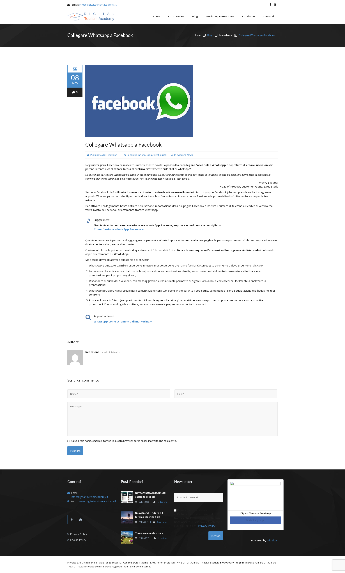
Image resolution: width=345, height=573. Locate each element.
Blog (195, 16)
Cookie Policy (78, 540)
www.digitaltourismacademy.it (97, 501)
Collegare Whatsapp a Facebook (123, 144)
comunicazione (137, 154)
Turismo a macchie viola (149, 533)
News (190, 154)
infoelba (272, 540)
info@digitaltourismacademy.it (98, 4)
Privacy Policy (78, 534)
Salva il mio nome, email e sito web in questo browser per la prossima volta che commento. (124, 440)
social (149, 154)
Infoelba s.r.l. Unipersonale (82, 562)
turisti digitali (160, 154)
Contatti (268, 16)
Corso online (176, 16)
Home (156, 16)
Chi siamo (248, 16)
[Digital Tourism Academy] (90, 16)
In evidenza (225, 35)
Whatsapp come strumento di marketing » (123, 321)
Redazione (111, 154)
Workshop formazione (220, 16)
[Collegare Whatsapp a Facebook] (74, 68)
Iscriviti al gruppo (255, 520)
